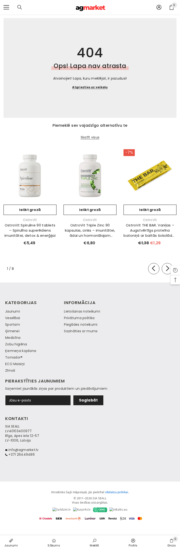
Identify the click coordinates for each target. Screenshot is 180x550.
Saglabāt (88, 400)
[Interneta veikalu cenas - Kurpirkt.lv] (82, 510)
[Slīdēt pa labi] (167, 268)
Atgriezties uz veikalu (90, 87)
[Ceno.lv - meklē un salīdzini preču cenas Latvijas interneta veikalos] (100, 510)
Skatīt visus (90, 137)
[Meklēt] (19, 7)
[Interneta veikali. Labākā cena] (61, 510)
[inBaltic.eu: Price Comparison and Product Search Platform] (118, 510)
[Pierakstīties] (159, 7)
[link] (94, 542)
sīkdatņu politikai (116, 492)
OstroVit (30, 220)
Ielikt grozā (30, 209)
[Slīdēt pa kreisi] (153, 268)
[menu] (6, 7)
